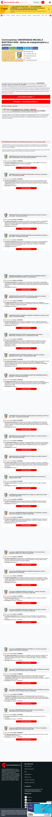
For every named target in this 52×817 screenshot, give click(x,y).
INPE (46, 15)
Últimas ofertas (28, 777)
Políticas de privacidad (29, 782)
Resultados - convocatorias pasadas (25, 101)
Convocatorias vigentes (25, 97)
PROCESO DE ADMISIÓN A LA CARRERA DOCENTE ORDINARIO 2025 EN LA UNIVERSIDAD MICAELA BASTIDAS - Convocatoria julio (27, 276)
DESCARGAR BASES (26, 167)
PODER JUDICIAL (36, 15)
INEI (4, 15)
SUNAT (8, 15)
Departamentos (28, 774)
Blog (25, 771)
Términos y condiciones (30, 779)
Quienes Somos (28, 766)
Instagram (29, 799)
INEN (43, 15)
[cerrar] (48, 9)
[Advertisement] (26, 26)
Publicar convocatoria (29, 768)
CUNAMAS (24, 15)
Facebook (29, 797)
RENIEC (29, 15)
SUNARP (13, 15)
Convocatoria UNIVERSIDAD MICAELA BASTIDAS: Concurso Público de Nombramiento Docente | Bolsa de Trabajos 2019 (26, 710)
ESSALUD (18, 15)
